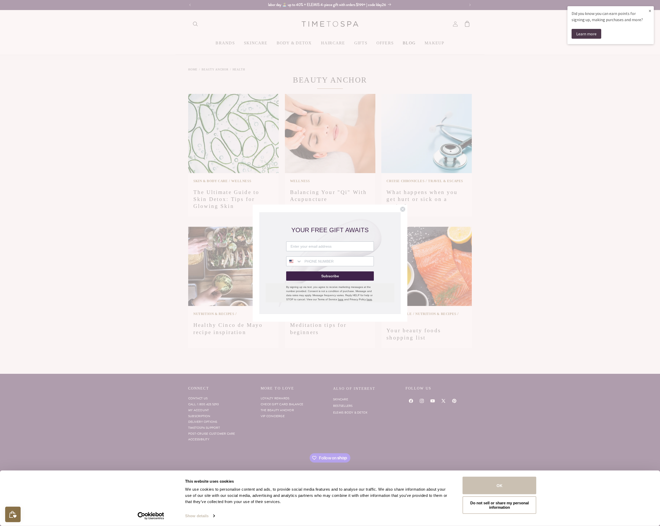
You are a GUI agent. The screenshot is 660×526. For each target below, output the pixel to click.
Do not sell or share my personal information (499, 504)
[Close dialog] (402, 209)
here (340, 299)
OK (499, 485)
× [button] (650, 10)
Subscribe (330, 276)
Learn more (586, 33)
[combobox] (294, 261)
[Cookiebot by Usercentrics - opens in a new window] (151, 516)
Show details (197, 516)
